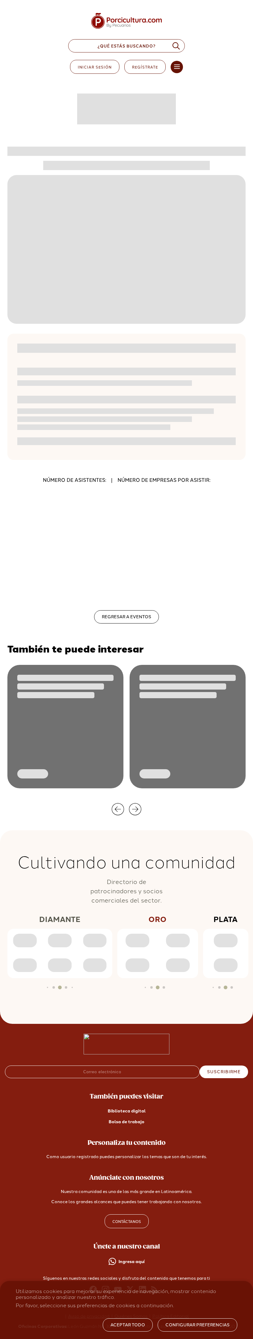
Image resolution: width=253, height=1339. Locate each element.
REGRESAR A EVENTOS (126, 616)
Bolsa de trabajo (126, 1121)
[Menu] (177, 67)
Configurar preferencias (197, 1325)
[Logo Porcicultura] (126, 29)
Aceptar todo (127, 1325)
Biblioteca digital (127, 1111)
